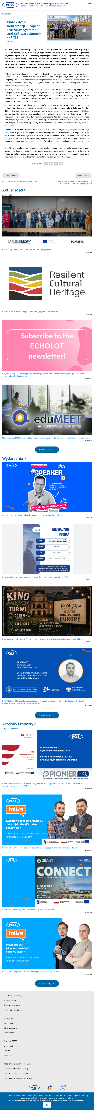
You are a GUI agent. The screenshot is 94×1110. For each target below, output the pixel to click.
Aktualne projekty (10, 1000)
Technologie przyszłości (13, 1010)
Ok (47, 1105)
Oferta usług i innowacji (13, 995)
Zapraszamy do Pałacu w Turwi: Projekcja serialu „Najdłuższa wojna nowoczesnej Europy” (44, 639)
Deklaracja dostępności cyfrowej (16, 1073)
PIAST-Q (8, 132)
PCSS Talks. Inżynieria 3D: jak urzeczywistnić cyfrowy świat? (30, 972)
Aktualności (7, 195)
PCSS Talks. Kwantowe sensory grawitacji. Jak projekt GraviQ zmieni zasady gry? (40, 848)
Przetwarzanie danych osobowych (17, 1064)
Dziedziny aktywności (12, 1005)
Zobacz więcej (45, 449)
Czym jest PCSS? (10, 1041)
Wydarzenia (7, 14)
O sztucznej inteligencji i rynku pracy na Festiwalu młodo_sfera (32, 515)
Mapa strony (9, 1032)
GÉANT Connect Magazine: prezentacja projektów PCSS (28, 910)
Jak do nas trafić (10, 1046)
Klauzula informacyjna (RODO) (16, 1068)
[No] (90, 1101)
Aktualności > (14, 190)
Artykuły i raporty (10, 729)
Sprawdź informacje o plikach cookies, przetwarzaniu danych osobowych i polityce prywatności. (47, 1100)
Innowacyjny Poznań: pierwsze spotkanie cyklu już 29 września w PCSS (35, 577)
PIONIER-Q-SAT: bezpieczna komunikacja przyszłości (27, 250)
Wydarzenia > (14, 458)
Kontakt (7, 1051)
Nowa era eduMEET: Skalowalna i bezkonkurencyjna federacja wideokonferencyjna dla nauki (46, 438)
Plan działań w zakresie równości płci (18, 1078)
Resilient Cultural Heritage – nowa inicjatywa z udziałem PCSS (31, 311)
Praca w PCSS (9, 1055)
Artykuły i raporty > (19, 723)
